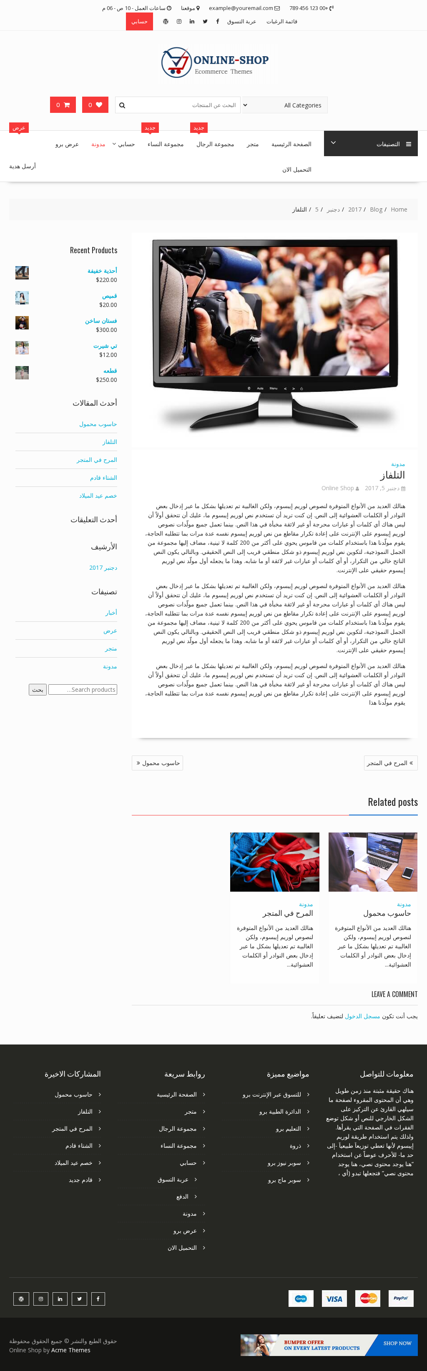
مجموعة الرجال (215, 143)
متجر (253, 143)
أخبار (111, 612)
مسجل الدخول (362, 1016)
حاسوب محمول (161, 763)
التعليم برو (288, 1128)
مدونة (98, 143)
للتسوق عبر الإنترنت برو (272, 1094)
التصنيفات (388, 143)
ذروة (295, 1145)
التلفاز (110, 442)
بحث (37, 689)
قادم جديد (81, 1180)
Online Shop (338, 488)
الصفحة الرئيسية (291, 143)
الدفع (182, 1196)
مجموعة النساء (166, 143)
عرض (110, 630)
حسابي (139, 21)
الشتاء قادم (103, 477)
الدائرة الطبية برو (280, 1111)
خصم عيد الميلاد (98, 495)
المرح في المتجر (387, 763)
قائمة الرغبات (281, 21)
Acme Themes (70, 1350)
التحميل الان (296, 169)
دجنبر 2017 (103, 567)
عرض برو (67, 143)
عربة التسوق (241, 21)
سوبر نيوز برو (284, 1163)
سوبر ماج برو (284, 1180)
